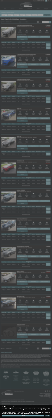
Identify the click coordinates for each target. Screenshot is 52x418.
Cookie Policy (28, 410)
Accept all (23, 415)
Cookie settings (47, 415)
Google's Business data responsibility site (37, 412)
